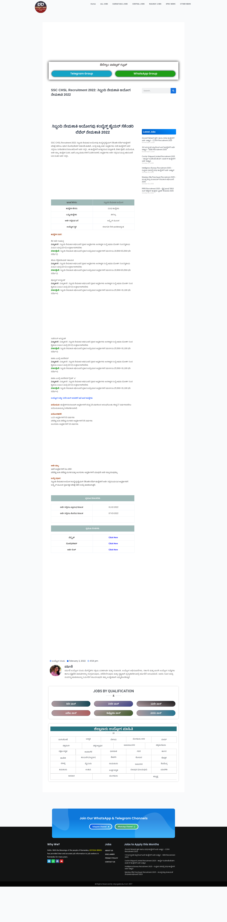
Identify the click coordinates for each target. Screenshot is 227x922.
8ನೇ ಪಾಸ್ (71, 703)
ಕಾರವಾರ (71, 776)
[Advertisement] (113, 45)
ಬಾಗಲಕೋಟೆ (63, 739)
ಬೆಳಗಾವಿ (114, 739)
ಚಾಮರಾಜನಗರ (129, 745)
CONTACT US (110, 862)
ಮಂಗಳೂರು (113, 776)
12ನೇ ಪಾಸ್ (156, 703)
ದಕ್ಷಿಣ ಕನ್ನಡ (63, 751)
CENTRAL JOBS (138, 4)
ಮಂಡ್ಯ (63, 763)
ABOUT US (109, 850)
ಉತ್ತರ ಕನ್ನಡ (113, 770)
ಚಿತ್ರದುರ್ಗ (66, 746)
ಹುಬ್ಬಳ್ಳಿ (155, 776)
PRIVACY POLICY (111, 858)
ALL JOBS (104, 4)
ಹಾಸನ (164, 751)
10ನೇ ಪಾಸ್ (113, 703)
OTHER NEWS (185, 4)
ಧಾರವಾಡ (113, 751)
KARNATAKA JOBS (120, 4)
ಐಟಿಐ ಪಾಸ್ (70, 713)
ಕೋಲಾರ (139, 757)
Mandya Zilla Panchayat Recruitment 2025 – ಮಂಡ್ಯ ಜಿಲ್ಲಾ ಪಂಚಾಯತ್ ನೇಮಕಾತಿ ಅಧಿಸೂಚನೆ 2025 (159, 179)
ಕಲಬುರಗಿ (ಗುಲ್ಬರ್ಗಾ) (88, 757)
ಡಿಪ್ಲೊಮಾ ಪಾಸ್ (113, 713)
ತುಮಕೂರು (63, 770)
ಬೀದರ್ (164, 739)
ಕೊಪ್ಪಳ (164, 758)
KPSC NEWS (170, 4)
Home (93, 4)
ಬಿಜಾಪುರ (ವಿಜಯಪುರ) (139, 770)
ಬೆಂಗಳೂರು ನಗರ (139, 739)
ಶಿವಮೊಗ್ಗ (164, 764)
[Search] (173, 90)
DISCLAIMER (110, 854)
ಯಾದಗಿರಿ (164, 770)
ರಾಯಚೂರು (113, 764)
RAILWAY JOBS (155, 4)
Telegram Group (81, 73)
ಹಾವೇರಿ (63, 758)
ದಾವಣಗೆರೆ (88, 752)
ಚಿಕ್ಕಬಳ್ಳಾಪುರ (97, 746)
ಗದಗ (139, 751)
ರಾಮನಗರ (139, 764)
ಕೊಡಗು (113, 757)
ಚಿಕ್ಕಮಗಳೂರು (161, 745)
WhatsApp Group (145, 73)
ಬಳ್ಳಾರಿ (88, 739)
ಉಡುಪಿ (88, 770)
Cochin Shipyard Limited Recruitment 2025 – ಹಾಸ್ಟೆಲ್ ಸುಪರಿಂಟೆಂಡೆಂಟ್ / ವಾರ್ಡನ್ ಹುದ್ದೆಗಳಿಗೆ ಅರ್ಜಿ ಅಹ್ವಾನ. (158, 158)
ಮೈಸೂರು (88, 764)
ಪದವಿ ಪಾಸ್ (156, 713)
